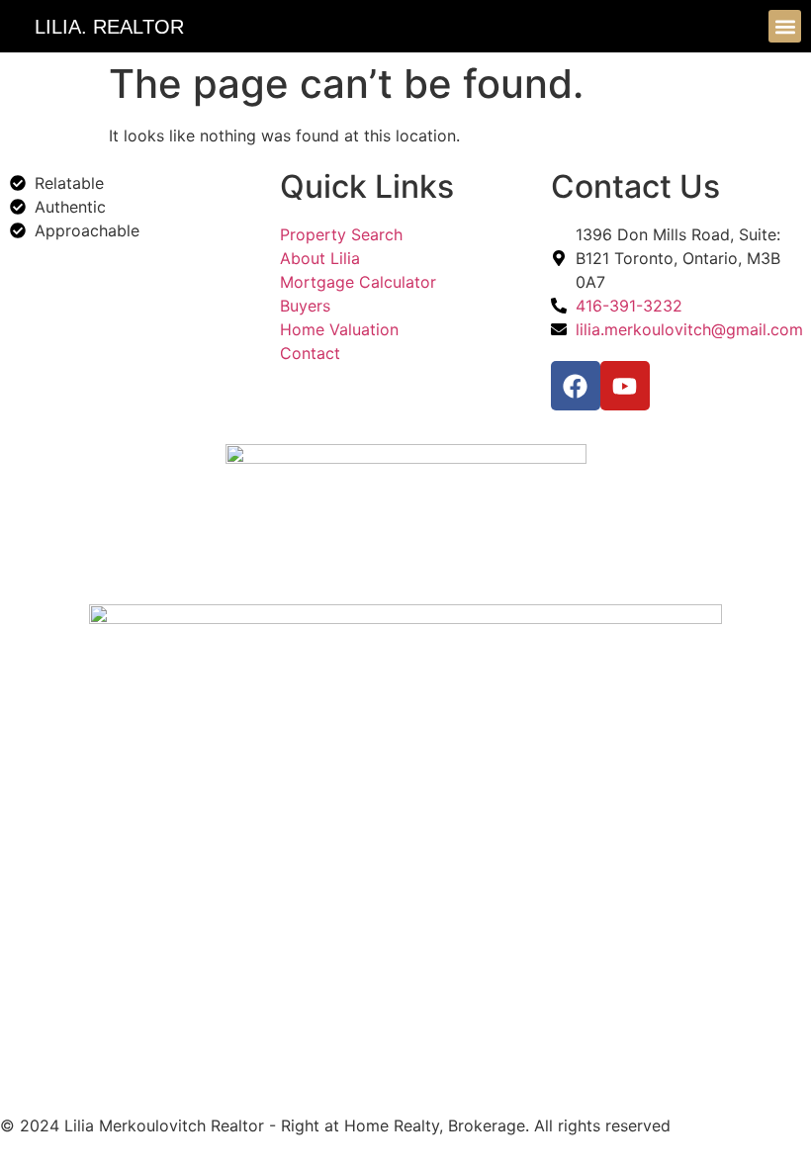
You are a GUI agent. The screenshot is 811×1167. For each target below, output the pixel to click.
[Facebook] (575, 385)
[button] (784, 26)
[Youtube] (625, 385)
